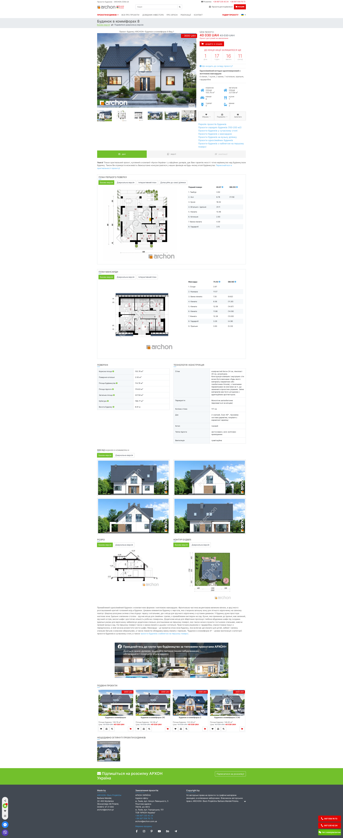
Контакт (198, 15)
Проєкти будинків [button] (107, 15)
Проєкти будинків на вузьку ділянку (217, 137)
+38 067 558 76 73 (237, 2)
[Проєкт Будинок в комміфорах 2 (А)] (227, 703)
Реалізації (186, 15)
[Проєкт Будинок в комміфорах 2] (190, 703)
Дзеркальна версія (125, 182)
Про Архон (172, 15)
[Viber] (5, 832)
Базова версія (103, 25)
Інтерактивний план (147, 182)
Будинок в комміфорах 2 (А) (227, 717)
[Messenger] (5, 824)
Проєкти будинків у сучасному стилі (217, 130)
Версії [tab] (173, 154)
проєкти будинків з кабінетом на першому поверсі (164, 633)
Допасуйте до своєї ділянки (173, 182)
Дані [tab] (123, 154)
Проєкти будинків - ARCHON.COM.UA (113, 2)
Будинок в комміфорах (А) (153, 717)
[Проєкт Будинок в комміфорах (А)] (153, 703)
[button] (5, 800)
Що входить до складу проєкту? (217, 66)
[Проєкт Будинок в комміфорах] (115, 703)
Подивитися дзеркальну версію (128, 25)
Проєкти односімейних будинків (215, 140)
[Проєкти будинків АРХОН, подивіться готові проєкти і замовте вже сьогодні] (110, 6)
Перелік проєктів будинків (212, 124)
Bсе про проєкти (130, 15)
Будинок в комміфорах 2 (190, 717)
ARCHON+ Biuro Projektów (109, 795)
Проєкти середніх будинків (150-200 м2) (220, 127)
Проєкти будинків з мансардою (215, 133)
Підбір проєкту (230, 15)
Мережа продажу (143, 826)
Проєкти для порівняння (222, 7)
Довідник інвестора (153, 15)
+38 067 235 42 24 (220, 2)
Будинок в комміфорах (115, 717)
